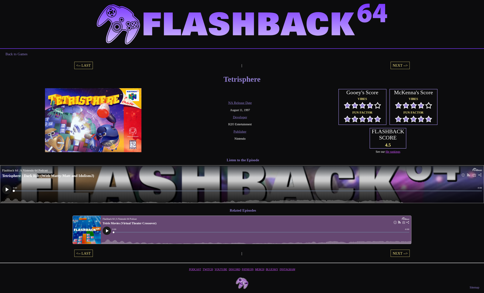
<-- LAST (83, 65)
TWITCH (208, 269)
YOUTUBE (221, 269)
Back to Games (16, 54)
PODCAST (195, 269)
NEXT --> (400, 65)
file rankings (392, 151)
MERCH (259, 269)
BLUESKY (272, 269)
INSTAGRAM (287, 269)
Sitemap (474, 287)
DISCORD (234, 269)
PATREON (248, 269)
